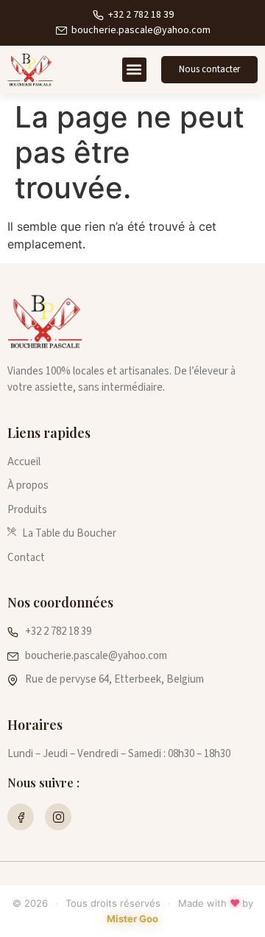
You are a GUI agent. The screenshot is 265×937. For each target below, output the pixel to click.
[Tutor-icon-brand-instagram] (58, 817)
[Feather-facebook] (20, 817)
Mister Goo (132, 918)
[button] (134, 70)
